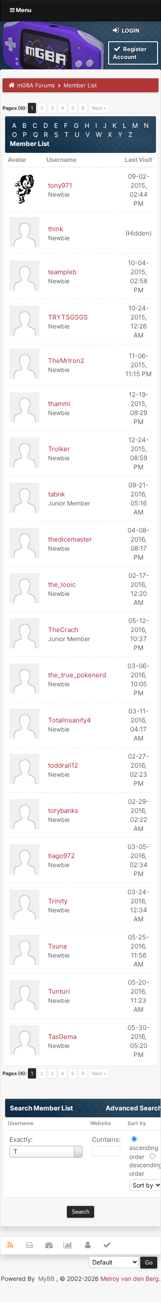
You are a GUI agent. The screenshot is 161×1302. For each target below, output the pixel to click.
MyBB (46, 1278)
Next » (99, 108)
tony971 (60, 185)
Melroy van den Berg (129, 1278)
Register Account (129, 53)
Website (100, 1123)
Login (130, 30)
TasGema (62, 1036)
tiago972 (61, 856)
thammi (59, 404)
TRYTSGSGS (68, 317)
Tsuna (57, 946)
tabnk (56, 494)
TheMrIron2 (66, 360)
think (55, 229)
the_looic (62, 584)
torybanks (63, 810)
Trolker (59, 449)
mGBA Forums (36, 85)
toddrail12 (63, 765)
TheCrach (63, 630)
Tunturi (59, 991)
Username (20, 1123)
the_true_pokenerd (77, 675)
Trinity (57, 901)
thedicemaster (70, 539)
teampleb (62, 272)
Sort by (137, 1123)
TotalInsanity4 (69, 720)
